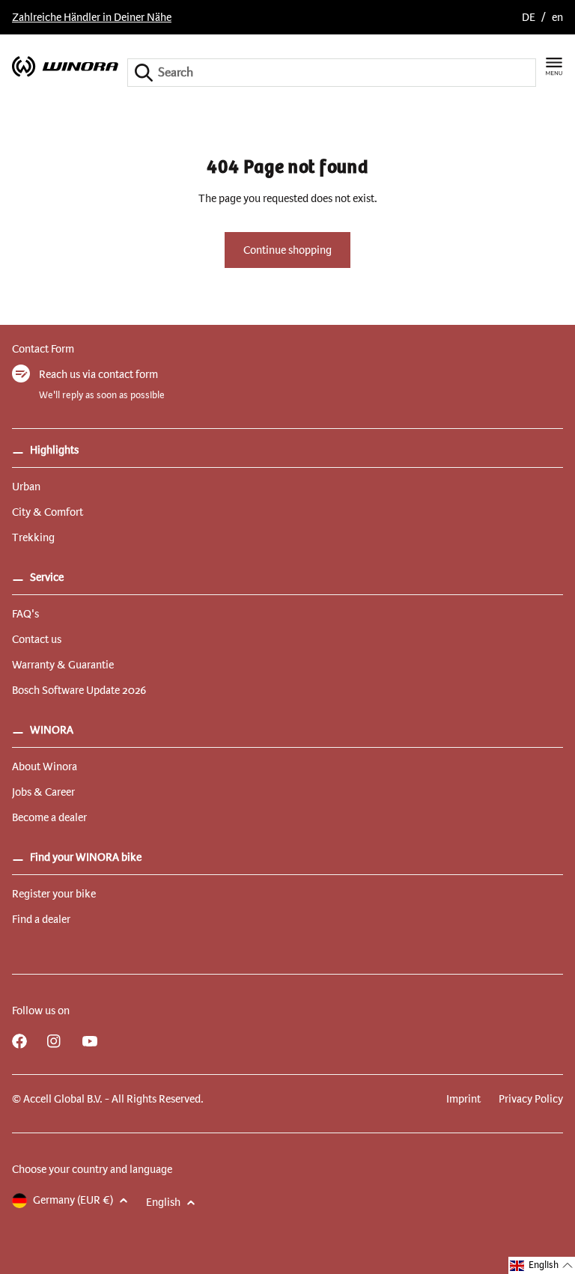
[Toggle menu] (554, 67)
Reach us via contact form (98, 374)
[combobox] (331, 72)
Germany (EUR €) (73, 1200)
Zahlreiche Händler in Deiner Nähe (91, 17)
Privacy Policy (531, 1099)
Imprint (463, 1099)
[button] (541, 1265)
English (163, 1202)
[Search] (144, 73)
